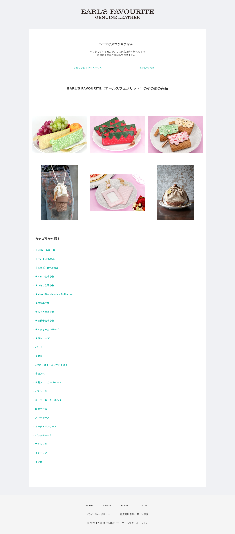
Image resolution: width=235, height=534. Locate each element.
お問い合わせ (147, 68)
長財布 (38, 356)
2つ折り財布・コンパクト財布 (51, 364)
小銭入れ (40, 373)
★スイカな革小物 (44, 312)
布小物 (38, 461)
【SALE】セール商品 (47, 267)
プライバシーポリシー (98, 514)
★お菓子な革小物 (44, 320)
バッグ (38, 347)
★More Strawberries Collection (54, 294)
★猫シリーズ (42, 338)
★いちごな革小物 (44, 285)
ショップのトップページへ (87, 68)
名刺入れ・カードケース (48, 382)
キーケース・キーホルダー (49, 400)
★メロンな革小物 (44, 276)
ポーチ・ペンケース (46, 426)
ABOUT (107, 505)
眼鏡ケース (41, 409)
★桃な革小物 (42, 303)
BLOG (124, 505)
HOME (89, 505)
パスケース (41, 391)
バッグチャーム (43, 435)
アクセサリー (42, 444)
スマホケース (42, 417)
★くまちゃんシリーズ (47, 329)
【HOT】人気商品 (45, 259)
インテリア (41, 453)
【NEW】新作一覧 (45, 250)
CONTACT (144, 505)
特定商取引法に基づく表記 (134, 514)
